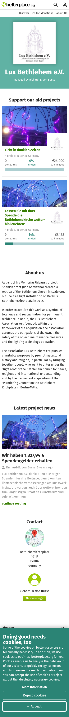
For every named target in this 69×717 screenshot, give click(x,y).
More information (34, 687)
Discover (24, 13)
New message (34, 598)
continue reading (14, 503)
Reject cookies (34, 695)
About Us (61, 13)
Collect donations (42, 13)
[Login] (64, 4)
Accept (36, 706)
